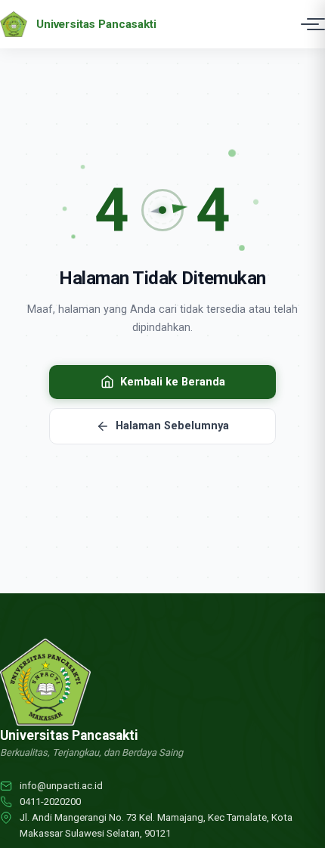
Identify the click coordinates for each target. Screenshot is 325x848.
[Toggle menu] (310, 24)
